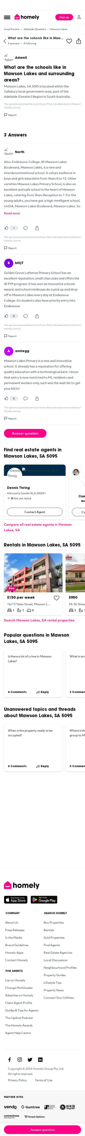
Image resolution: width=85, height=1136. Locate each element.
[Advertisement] (42, 5)
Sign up (64, 17)
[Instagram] (20, 1060)
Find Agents (52, 945)
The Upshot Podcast (19, 1018)
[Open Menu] (7, 17)
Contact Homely (16, 960)
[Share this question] (79, 41)
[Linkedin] (40, 1060)
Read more (12, 213)
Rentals (49, 930)
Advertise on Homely (19, 995)
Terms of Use (43, 1080)
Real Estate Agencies (58, 952)
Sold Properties (54, 937)
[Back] (5, 41)
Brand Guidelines (16, 945)
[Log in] (79, 17)
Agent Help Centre (18, 1033)
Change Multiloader (19, 988)
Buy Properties (54, 922)
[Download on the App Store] (17, 900)
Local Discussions (55, 960)
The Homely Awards (18, 1025)
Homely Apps (14, 952)
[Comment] (25, 228)
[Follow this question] (69, 41)
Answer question (25, 433)
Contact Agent (35, 512)
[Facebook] (9, 1060)
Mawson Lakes (58, 29)
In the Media (13, 937)
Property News (54, 990)
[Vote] (6, 228)
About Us (11, 922)
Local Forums (12, 29)
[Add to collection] (56, 598)
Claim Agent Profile (18, 1003)
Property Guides (55, 975)
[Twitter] (30, 1060)
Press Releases (14, 930)
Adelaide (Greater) (35, 29)
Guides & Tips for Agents (21, 1010)
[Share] (37, 228)
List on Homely (15, 980)
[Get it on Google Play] (44, 900)
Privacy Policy (17, 1080)
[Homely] (42, 885)
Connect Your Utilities (59, 998)
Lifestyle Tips (52, 983)
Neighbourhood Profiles (60, 967)
